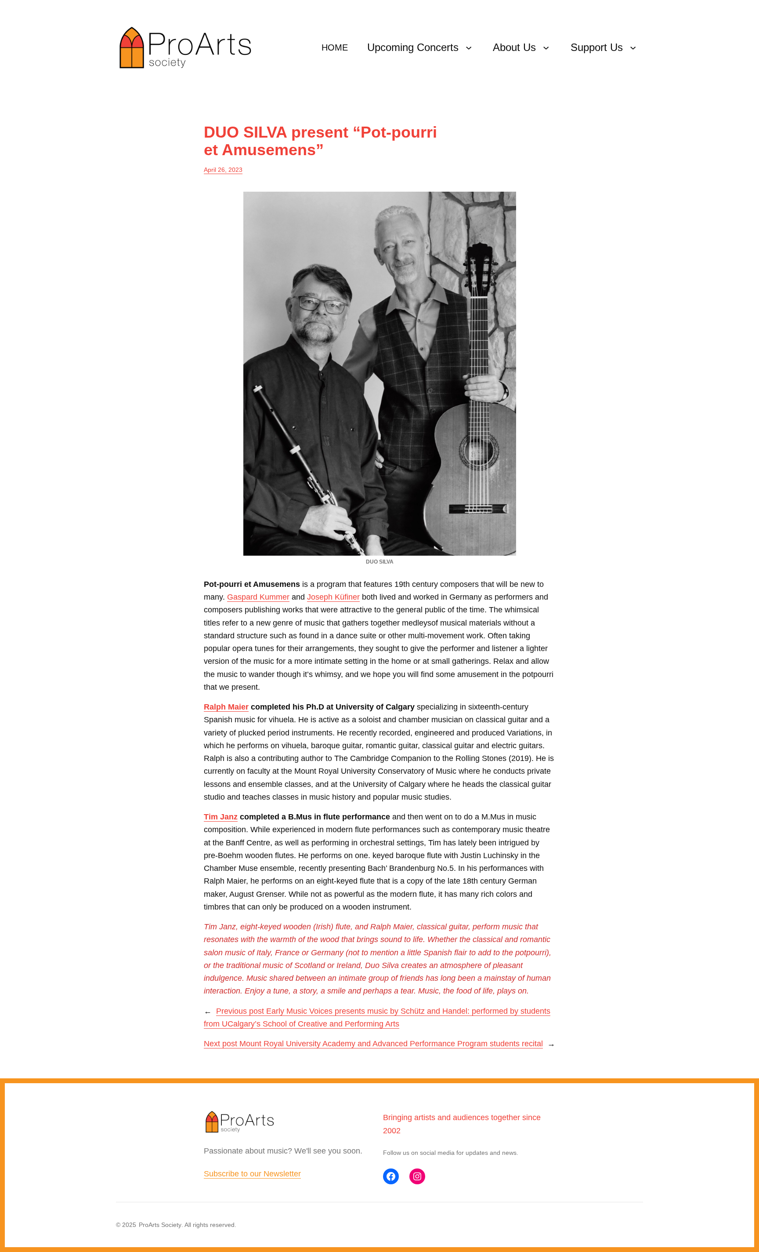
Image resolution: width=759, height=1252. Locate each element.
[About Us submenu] (546, 47)
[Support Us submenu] (633, 47)
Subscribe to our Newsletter (252, 1173)
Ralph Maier (226, 706)
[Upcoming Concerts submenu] (469, 47)
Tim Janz (221, 816)
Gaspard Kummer (258, 597)
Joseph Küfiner (333, 597)
